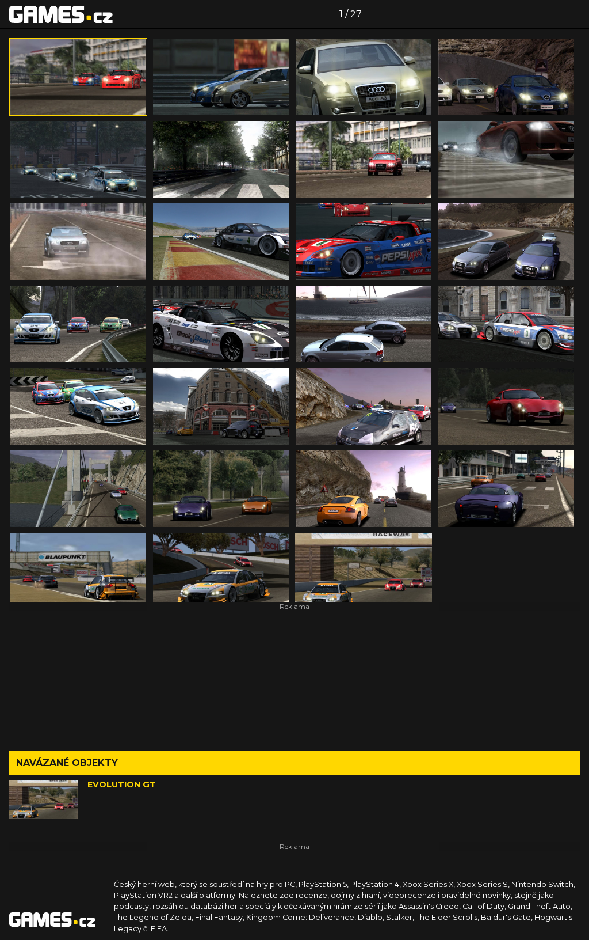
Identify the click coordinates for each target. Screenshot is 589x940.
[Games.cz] (61, 14)
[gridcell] (78, 77)
